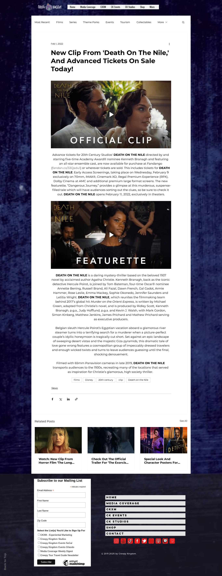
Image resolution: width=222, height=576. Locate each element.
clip (121, 379)
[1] (130, 541)
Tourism (125, 22)
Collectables (144, 22)
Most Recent (42, 22)
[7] (158, 541)
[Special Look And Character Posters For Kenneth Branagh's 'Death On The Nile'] (163, 440)
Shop (111, 527)
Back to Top (5, 561)
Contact (115, 533)
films (77, 379)
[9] (172, 541)
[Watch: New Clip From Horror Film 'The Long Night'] (58, 440)
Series (73, 22)
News (55, 388)
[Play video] (111, 114)
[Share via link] (76, 399)
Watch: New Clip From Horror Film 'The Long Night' (56, 460)
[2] (116, 541)
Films (59, 22)
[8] (165, 541)
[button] (88, 7)
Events (110, 22)
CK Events (116, 515)
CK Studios (117, 521)
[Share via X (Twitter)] (60, 399)
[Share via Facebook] (52, 399)
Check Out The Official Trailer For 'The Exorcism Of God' (110, 460)
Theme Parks (91, 22)
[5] (123, 541)
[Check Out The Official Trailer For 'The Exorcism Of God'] (111, 440)
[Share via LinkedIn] (68, 399)
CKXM (111, 509)
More (161, 22)
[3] (137, 541)
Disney (89, 379)
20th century (105, 379)
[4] (144, 541)
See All (183, 420)
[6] (151, 541)
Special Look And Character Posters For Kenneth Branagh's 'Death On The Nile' (161, 460)
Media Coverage (122, 503)
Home (111, 497)
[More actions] (169, 44)
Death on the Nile (138, 379)
